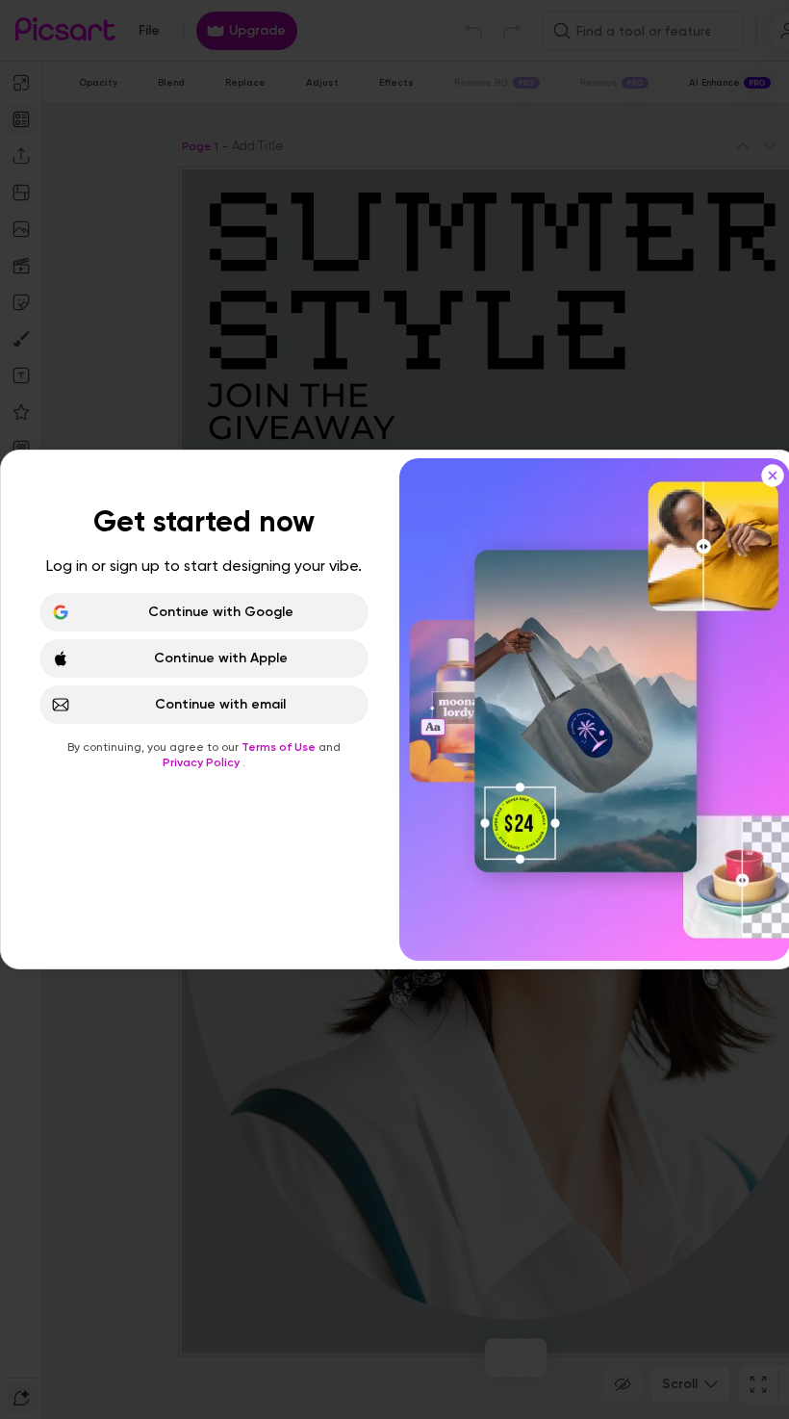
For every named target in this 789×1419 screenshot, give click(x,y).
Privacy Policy (202, 762)
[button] (394, 709)
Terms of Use (280, 747)
